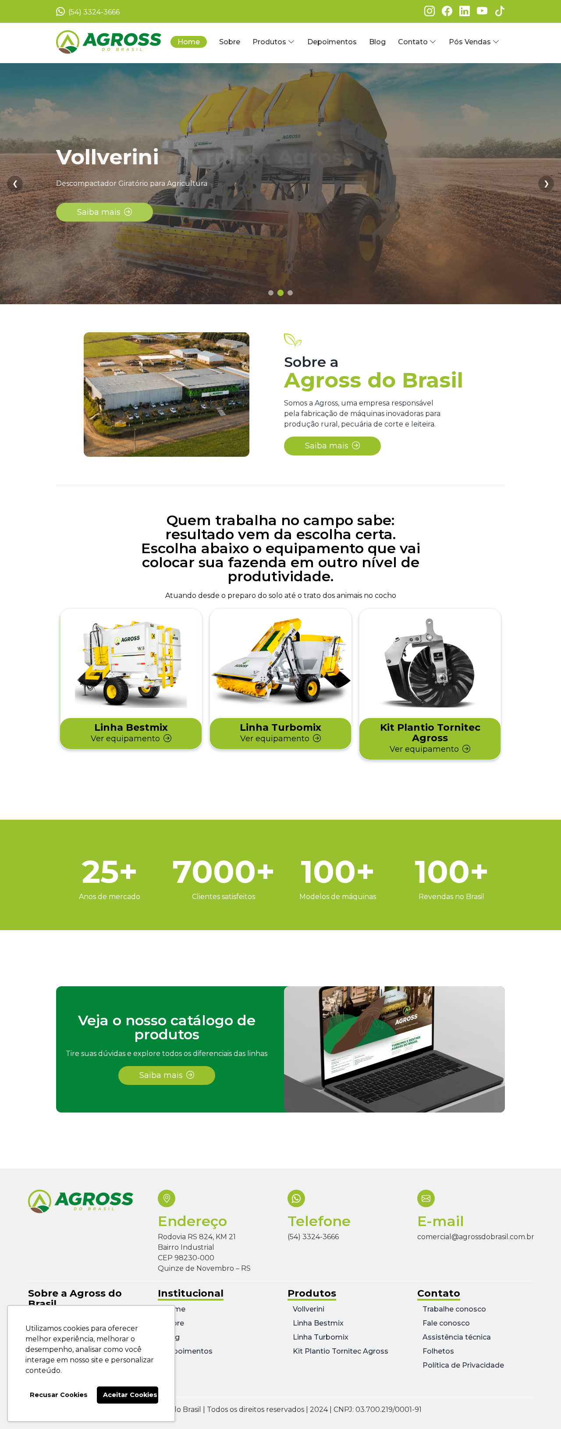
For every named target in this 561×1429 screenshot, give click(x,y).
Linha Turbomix (320, 1337)
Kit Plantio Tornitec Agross (340, 1351)
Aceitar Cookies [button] (130, 1395)
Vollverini (308, 1309)
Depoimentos (188, 1351)
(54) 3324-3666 (93, 12)
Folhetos (438, 1351)
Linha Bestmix (318, 1323)
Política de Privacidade (463, 1365)
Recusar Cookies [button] (59, 1395)
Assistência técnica (457, 1337)
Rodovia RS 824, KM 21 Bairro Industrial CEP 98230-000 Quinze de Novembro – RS (204, 1253)
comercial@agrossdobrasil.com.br (475, 1237)
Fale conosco (446, 1323)
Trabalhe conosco (454, 1309)
